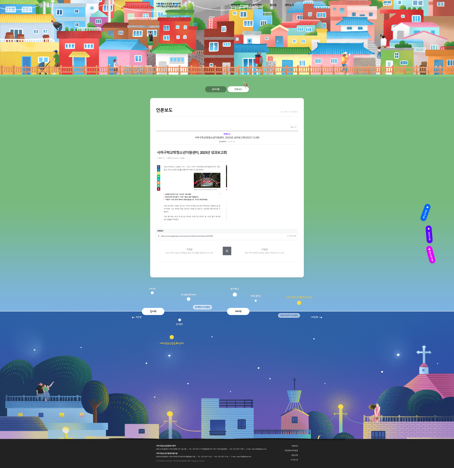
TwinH (202, 461)
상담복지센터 (255, 5)
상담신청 (428, 234)
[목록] (227, 251)
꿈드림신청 (430, 254)
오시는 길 (294, 460)
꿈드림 (273, 5)
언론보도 (238, 89)
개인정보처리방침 (291, 451)
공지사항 (426, 213)
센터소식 (289, 5)
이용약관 (294, 446)
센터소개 (235, 5)
